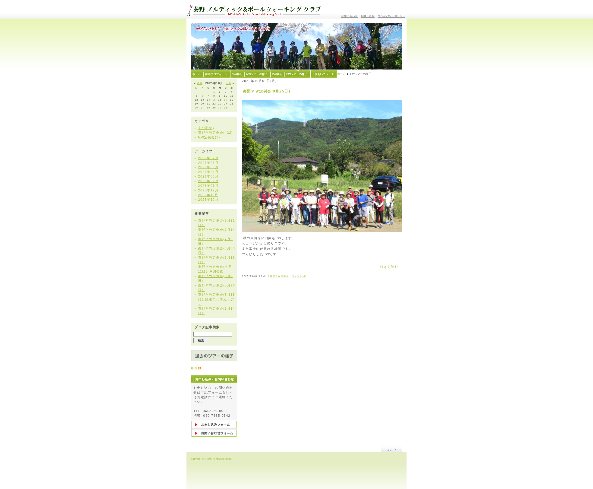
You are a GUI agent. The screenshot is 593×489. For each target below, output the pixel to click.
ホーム (341, 74)
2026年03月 (208, 176)
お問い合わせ (349, 16)
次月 (228, 83)
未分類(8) (206, 128)
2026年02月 (208, 181)
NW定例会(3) (209, 137)
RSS (194, 368)
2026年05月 (208, 167)
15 (214, 99)
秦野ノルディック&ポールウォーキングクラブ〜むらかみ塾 (255, 9)
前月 (199, 83)
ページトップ (391, 449)
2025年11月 (208, 195)
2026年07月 (208, 158)
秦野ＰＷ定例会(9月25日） (267, 91)
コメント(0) (299, 276)
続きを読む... (391, 267)
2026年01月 (208, 185)
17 (225, 99)
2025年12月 (208, 190)
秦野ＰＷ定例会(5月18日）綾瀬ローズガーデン (216, 299)
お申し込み (368, 16)
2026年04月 (208, 172)
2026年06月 (208, 163)
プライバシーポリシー (391, 16)
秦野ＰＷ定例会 (279, 276)
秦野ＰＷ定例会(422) (215, 132)
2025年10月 (208, 199)
